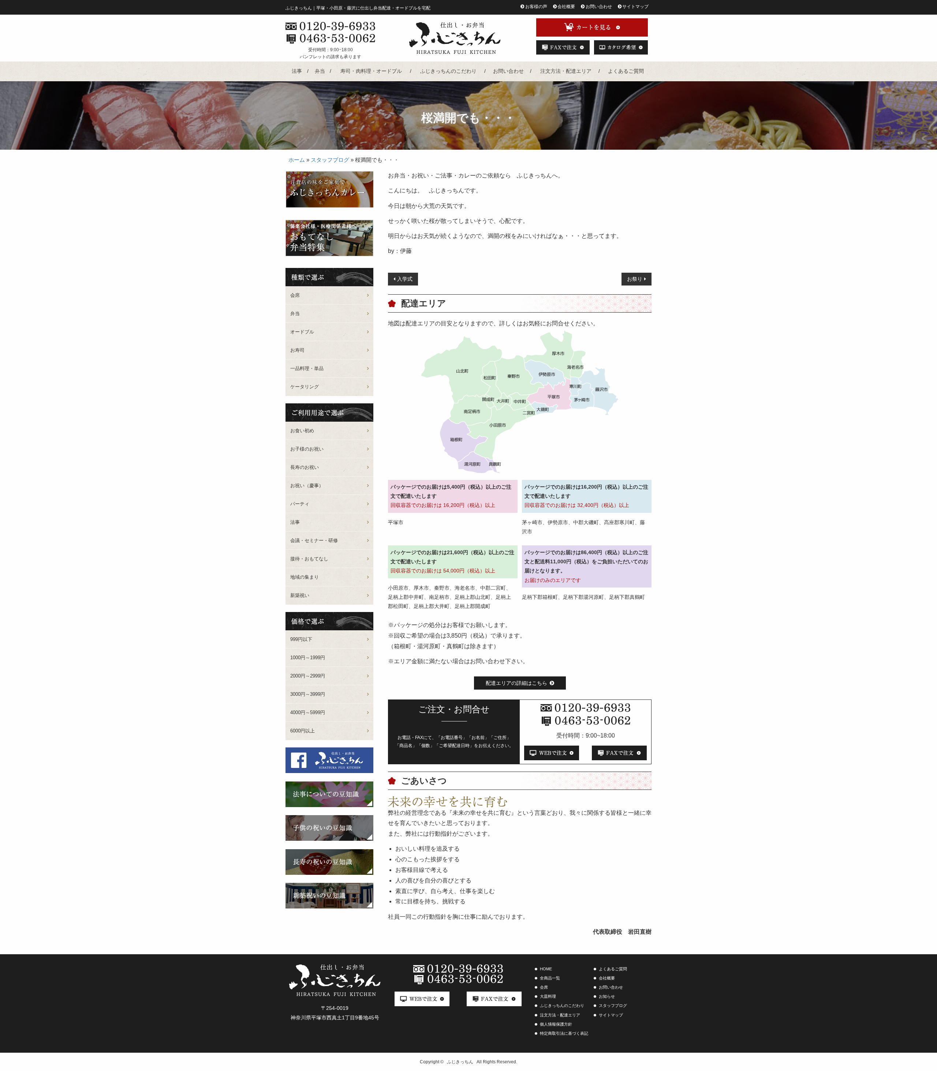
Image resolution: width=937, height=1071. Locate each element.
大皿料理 (548, 996)
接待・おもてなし (309, 558)
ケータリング (304, 386)
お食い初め (302, 430)
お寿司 (297, 350)
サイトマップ (635, 6)
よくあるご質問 (626, 71)
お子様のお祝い (307, 449)
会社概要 (566, 6)
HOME (546, 969)
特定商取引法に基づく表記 (564, 1033)
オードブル (302, 332)
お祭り (634, 279)
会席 (295, 295)
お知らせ (607, 996)
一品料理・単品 (307, 368)
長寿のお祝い (304, 467)
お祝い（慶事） (307, 485)
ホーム (296, 160)
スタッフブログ (330, 160)
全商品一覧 (550, 978)
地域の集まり (304, 577)
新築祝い (299, 595)
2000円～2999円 (307, 676)
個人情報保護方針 (556, 1024)
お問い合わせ (599, 6)
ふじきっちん (460, 1061)
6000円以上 (302, 731)
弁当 (320, 71)
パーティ (299, 504)
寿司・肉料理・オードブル (371, 71)
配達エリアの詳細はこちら (516, 683)
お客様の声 (536, 6)
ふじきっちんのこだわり (448, 71)
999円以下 (301, 639)
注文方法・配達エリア (565, 71)
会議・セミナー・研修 (314, 540)
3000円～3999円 (307, 694)
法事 (297, 71)
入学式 (404, 279)
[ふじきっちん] (455, 38)
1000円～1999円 (307, 657)
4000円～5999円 (307, 712)
